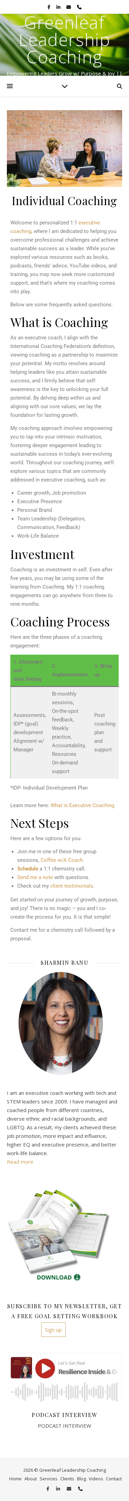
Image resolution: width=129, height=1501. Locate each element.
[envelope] (69, 7)
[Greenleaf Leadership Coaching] (64, 45)
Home (15, 1479)
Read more (20, 1161)
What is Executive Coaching (82, 805)
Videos (96, 1479)
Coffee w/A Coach (62, 860)
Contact (114, 1479)
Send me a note (35, 877)
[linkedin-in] (58, 7)
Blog (81, 1479)
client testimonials (71, 886)
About (30, 1479)
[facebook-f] (49, 7)
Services (48, 1479)
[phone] (79, 7)
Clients (67, 1479)
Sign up (53, 1329)
